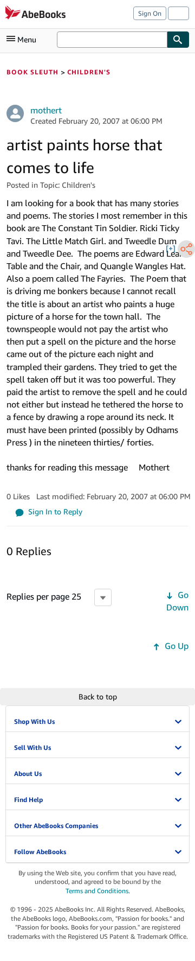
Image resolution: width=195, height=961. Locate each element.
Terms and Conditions (97, 891)
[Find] (178, 39)
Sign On (149, 13)
